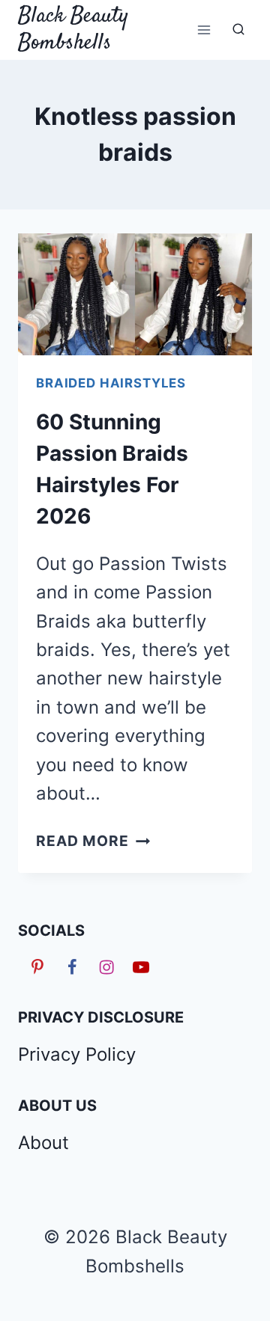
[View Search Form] (238, 29)
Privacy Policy (77, 1054)
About (43, 1142)
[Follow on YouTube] (139, 966)
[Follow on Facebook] (69, 966)
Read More (93, 841)
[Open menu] (204, 29)
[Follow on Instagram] (104, 966)
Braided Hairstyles (111, 383)
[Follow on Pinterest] (35, 966)
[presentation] (135, 294)
